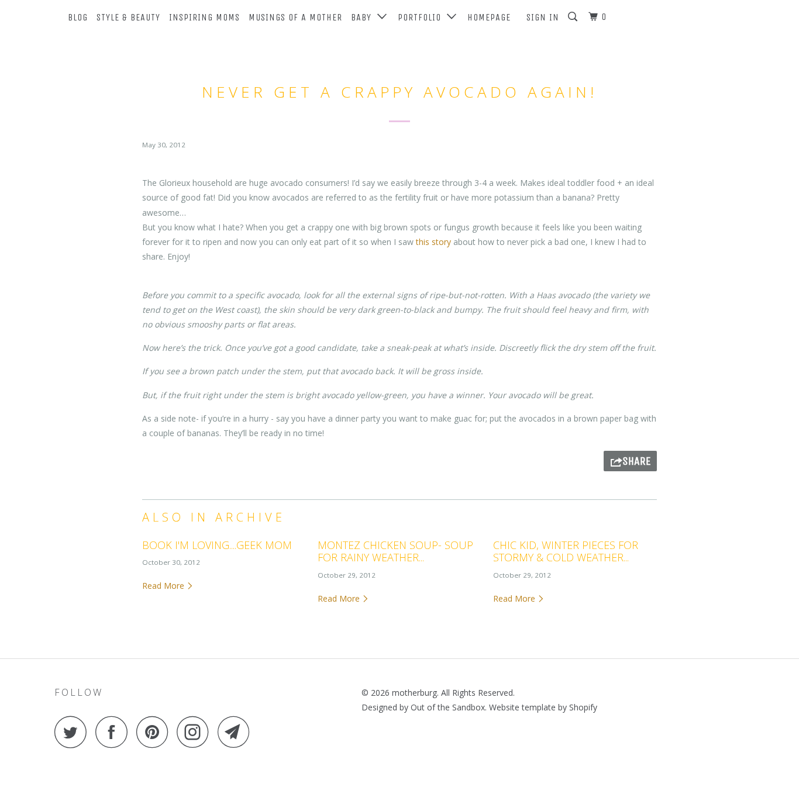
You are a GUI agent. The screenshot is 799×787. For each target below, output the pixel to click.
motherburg (414, 692)
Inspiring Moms (204, 17)
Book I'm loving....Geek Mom (217, 545)
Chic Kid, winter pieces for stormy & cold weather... (565, 551)
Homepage (489, 17)
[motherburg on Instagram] (196, 732)
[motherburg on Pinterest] (155, 732)
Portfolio (422, 17)
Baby (364, 17)
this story (433, 241)
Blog (78, 17)
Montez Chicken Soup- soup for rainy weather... (395, 551)
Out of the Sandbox (448, 707)
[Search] (574, 17)
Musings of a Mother (295, 17)
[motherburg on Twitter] (73, 732)
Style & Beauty (128, 17)
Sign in (542, 17)
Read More (164, 585)
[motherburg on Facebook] (114, 732)
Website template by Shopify (543, 707)
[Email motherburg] (237, 732)
